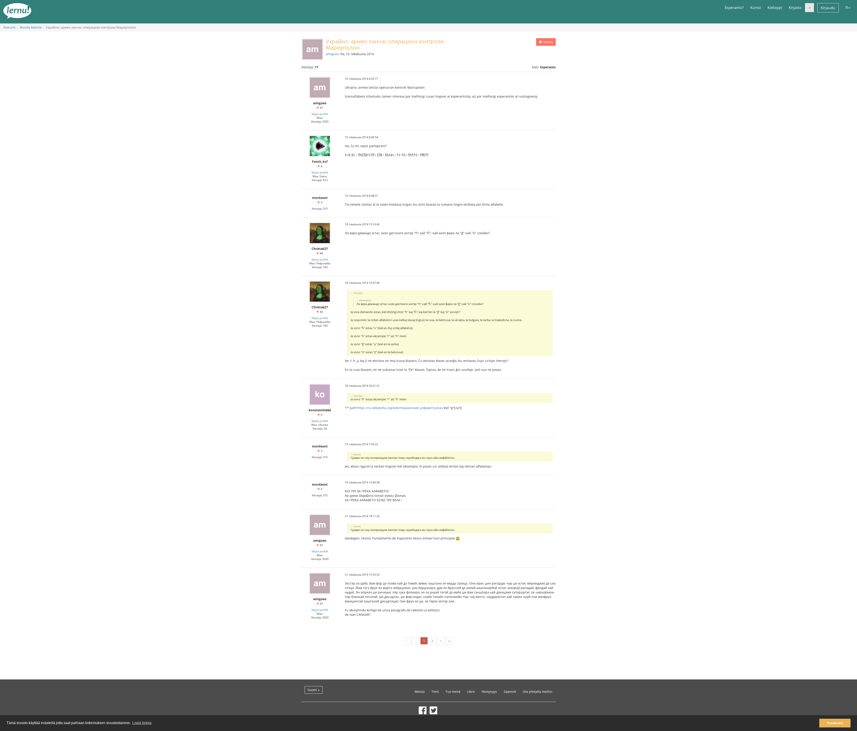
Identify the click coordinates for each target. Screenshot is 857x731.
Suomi (313, 690)
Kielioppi (775, 7)
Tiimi (435, 691)
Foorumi (9, 27)
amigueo (332, 54)
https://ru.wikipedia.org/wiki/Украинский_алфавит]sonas (400, 408)
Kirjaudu (828, 7)
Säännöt (510, 691)
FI (846, 7)
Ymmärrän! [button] (835, 723)
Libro (471, 691)
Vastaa (547, 42)
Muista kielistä (31, 27)
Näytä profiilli (320, 114)
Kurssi (755, 7)
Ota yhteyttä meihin (537, 691)
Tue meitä (452, 691)
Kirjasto (795, 7)
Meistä (420, 691)
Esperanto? (734, 7)
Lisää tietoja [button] (142, 723)
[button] (809, 7)
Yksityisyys (489, 691)
